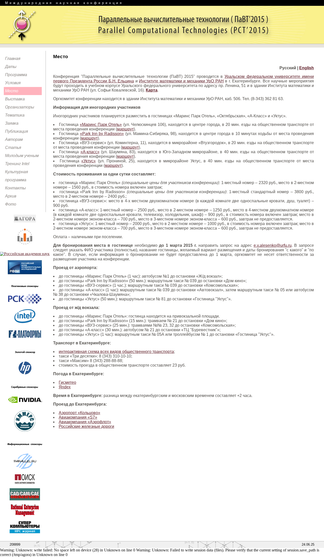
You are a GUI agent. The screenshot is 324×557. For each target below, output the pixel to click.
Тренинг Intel (17, 164)
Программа (16, 75)
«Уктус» (88, 161)
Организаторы (19, 107)
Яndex (65, 387)
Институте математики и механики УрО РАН (181, 81)
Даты (10, 66)
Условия (13, 83)
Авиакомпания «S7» (78, 417)
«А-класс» (89, 152)
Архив (10, 196)
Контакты (15, 188)
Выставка (15, 99)
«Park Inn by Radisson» (102, 133)
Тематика (15, 115)
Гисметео (67, 382)
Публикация (16, 131)
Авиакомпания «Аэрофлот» (85, 422)
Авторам (14, 139)
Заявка (11, 123)
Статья (13, 147)
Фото (10, 204)
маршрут (125, 129)
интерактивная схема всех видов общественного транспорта (116, 351)
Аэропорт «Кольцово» (79, 413)
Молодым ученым (22, 155)
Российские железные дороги (86, 426)
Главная (13, 58)
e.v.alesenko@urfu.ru (273, 245)
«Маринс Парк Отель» (101, 124)
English (306, 68)
